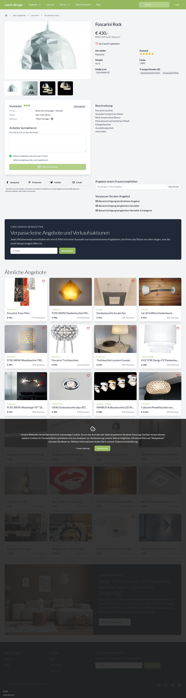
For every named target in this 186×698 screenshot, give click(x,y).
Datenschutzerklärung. (126, 441)
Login (177, 4)
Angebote (32, 4)
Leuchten (35, 15)
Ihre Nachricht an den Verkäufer (24, 132)
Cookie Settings (83, 448)
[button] (14, 182)
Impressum (8, 694)
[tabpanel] (48, 50)
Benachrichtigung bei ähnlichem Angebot (119, 201)
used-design (14, 4)
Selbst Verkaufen (83, 4)
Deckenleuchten (51, 15)
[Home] (6, 15)
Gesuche (50, 4)
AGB (5, 691)
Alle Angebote (19, 15)
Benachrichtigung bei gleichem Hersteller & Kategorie (125, 210)
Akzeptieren (102, 448)
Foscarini (99, 54)
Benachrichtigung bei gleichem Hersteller (119, 205)
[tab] (12, 88)
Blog (98, 4)
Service (63, 4)
